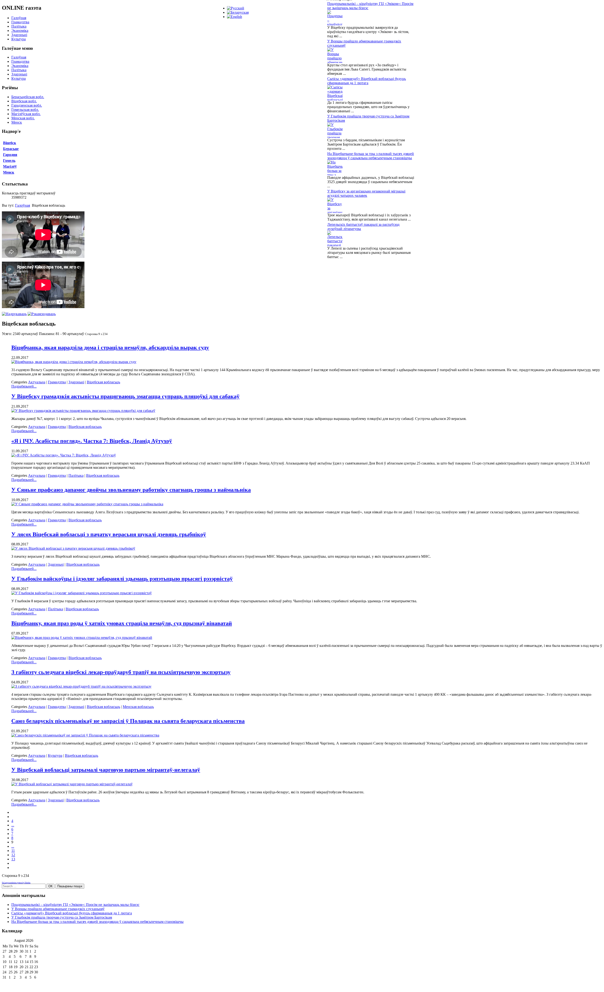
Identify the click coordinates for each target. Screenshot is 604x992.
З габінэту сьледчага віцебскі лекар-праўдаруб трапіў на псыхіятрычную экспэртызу (121, 672)
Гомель (9, 161)
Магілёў (10, 166)
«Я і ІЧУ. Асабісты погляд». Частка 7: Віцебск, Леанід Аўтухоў (91, 441)
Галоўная (18, 18)
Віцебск (9, 143)
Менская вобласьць (138, 707)
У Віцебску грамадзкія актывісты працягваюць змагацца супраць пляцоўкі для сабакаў (125, 396)
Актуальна (36, 382)
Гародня (10, 155)
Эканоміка (19, 31)
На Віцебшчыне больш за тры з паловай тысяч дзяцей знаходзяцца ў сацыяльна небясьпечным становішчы (370, 156)
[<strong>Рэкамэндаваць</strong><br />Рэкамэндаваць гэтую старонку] (42, 314)
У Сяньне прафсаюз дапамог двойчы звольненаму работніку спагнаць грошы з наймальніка (131, 490)
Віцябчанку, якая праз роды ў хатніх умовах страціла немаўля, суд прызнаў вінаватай (121, 623)
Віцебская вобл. (24, 101)
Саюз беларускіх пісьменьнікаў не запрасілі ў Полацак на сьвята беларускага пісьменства (128, 721)
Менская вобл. (23, 118)
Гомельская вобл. (25, 110)
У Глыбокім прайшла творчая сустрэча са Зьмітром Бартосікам (61, 917)
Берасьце (11, 149)
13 (13, 859)
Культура (18, 39)
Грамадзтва (20, 22)
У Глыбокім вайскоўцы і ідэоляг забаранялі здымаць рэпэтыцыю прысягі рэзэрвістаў (122, 579)
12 (13, 855)
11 (13, 851)
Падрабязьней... (24, 386)
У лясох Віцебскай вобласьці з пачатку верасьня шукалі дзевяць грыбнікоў (108, 534)
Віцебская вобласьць (103, 382)
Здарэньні (19, 35)
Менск (16, 122)
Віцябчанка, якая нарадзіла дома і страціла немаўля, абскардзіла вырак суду (110, 347)
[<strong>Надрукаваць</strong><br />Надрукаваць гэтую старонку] (14, 314)
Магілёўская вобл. (26, 114)
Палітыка (18, 26)
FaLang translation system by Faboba (16, 883)
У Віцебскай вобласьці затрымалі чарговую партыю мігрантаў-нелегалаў (105, 770)
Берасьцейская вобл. (27, 97)
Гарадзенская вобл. (26, 105)
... (12, 825)
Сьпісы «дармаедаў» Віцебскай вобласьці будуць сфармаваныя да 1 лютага (366, 81)
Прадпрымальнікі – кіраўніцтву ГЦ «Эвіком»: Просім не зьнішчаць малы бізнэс (75, 905)
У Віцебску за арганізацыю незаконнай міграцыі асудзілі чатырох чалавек (366, 193)
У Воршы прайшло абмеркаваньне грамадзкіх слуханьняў (58, 909)
